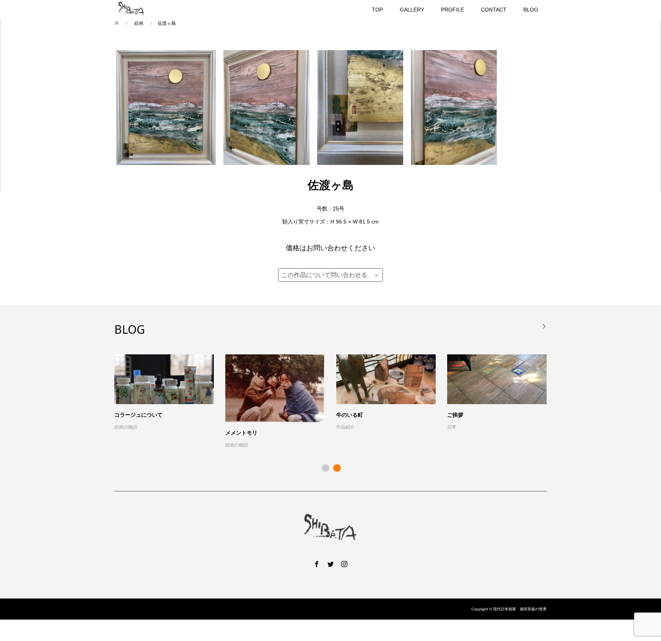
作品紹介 (345, 427)
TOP (377, 10)
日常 (451, 427)
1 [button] (325, 468)
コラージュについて (138, 414)
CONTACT (493, 10)
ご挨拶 (455, 414)
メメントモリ (241, 432)
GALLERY (412, 10)
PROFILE (452, 10)
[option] (336, 401)
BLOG (530, 10)
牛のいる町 (349, 414)
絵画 (139, 23)
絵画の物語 (125, 427)
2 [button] (337, 468)
